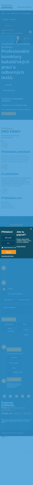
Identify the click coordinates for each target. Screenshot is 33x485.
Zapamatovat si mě (10, 247)
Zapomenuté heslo (7, 256)
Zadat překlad (20, 246)
